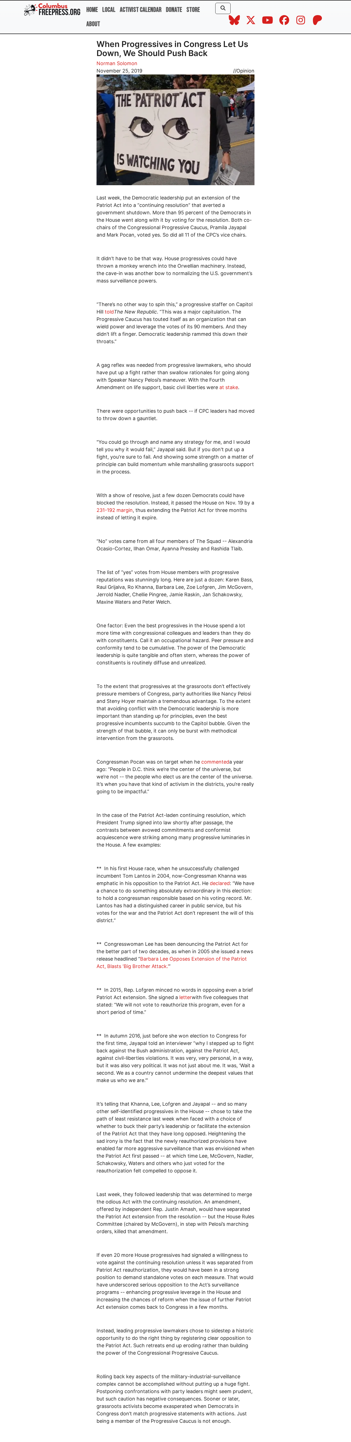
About (93, 24)
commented (215, 762)
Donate (174, 10)
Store (193, 10)
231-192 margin (115, 510)
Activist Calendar (141, 10)
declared (220, 883)
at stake (228, 387)
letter (185, 997)
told (109, 312)
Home (92, 10)
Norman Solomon (117, 63)
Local (108, 10)
